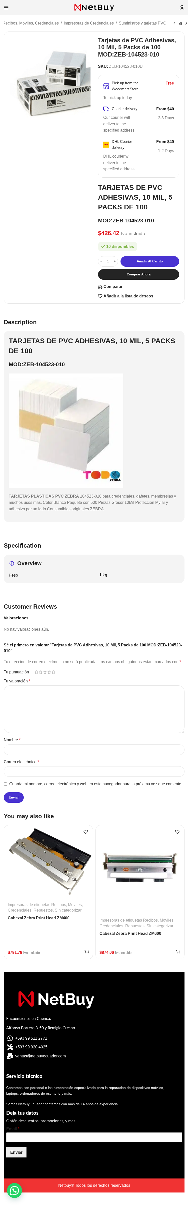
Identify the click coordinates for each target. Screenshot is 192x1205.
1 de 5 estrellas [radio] (36, 672)
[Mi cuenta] (182, 8)
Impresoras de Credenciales (89, 23)
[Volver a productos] (180, 24)
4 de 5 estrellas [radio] (49, 672)
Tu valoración (17, 681)
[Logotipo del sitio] (94, 7)
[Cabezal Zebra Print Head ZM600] (140, 869)
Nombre (12, 740)
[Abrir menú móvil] (6, 8)
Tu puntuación (16, 672)
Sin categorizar (68, 910)
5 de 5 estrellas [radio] (53, 672)
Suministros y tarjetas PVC (142, 23)
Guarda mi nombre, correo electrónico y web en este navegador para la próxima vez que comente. (95, 784)
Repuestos (43, 910)
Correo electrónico (21, 762)
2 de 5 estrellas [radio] (40, 672)
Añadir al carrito (150, 261)
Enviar (16, 1152)
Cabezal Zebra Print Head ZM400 (39, 918)
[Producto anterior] (174, 24)
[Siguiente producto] (186, 24)
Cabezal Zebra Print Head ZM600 (130, 933)
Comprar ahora (138, 274)
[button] (86, 952)
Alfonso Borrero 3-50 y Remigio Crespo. (41, 1028)
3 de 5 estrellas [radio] (45, 672)
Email (12, 1129)
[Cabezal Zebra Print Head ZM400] (48, 861)
